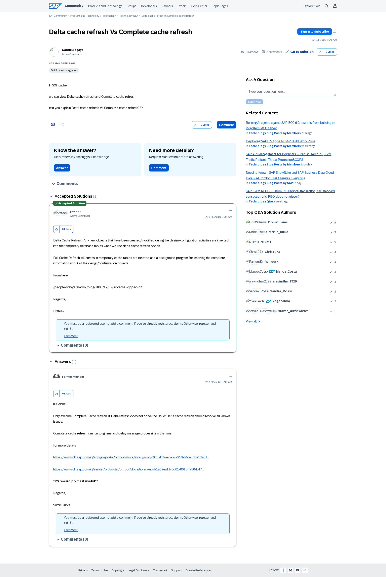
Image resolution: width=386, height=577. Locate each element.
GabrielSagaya (72, 49)
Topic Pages (220, 6)
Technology (109, 16)
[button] (320, 51)
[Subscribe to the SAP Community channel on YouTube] (297, 570)
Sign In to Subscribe (315, 31)
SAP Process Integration (64, 70)
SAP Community (58, 16)
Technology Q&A (128, 16)
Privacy (83, 570)
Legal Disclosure (139, 570)
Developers (149, 6)
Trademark (160, 570)
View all (251, 321)
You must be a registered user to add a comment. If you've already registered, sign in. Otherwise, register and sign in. (140, 326)
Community (74, 5)
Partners (167, 6)
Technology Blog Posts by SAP (271, 183)
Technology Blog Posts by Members (275, 133)
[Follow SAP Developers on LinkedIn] (305, 570)
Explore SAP (312, 6)
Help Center (199, 6)
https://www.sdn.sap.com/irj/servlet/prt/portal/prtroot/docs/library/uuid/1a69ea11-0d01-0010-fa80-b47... (128, 469)
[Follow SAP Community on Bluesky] (290, 570)
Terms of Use (99, 570)
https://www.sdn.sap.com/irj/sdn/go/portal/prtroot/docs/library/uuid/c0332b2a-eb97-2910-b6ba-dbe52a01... (131, 457)
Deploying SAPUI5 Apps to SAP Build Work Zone (280, 141)
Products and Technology (105, 6)
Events (182, 6)
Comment (226, 125)
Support (176, 570)
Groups (131, 6)
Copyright (118, 570)
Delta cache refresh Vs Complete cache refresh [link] (168, 16)
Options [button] (334, 32)
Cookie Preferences (199, 570)
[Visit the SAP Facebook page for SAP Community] (283, 570)
